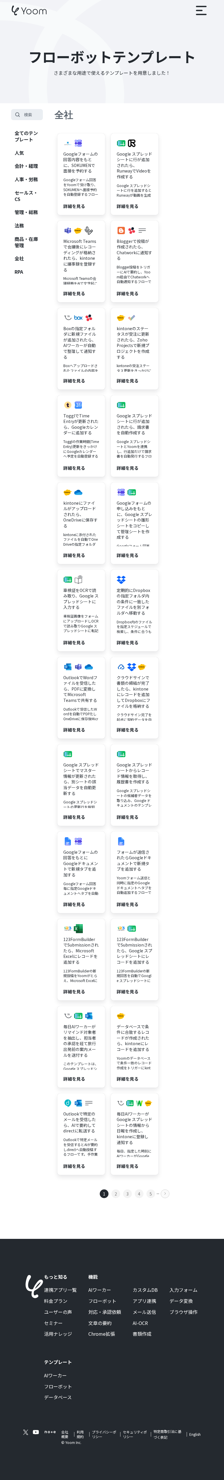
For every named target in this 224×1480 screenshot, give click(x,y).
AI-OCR (140, 1323)
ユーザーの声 (58, 1312)
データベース (58, 1397)
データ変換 (181, 1301)
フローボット (102, 1301)
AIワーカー (99, 1290)
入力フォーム (183, 1290)
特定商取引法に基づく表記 (167, 1434)
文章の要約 (100, 1323)
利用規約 (80, 1434)
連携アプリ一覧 (60, 1290)
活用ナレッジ (58, 1334)
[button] (201, 10)
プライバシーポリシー (104, 1434)
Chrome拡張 (101, 1334)
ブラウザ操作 (183, 1312)
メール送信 (144, 1312)
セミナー (53, 1323)
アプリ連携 (144, 1301)
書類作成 (142, 1334)
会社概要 (64, 1434)
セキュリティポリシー (135, 1434)
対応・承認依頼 (104, 1312)
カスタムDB (145, 1290)
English (195, 1434)
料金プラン (55, 1301)
